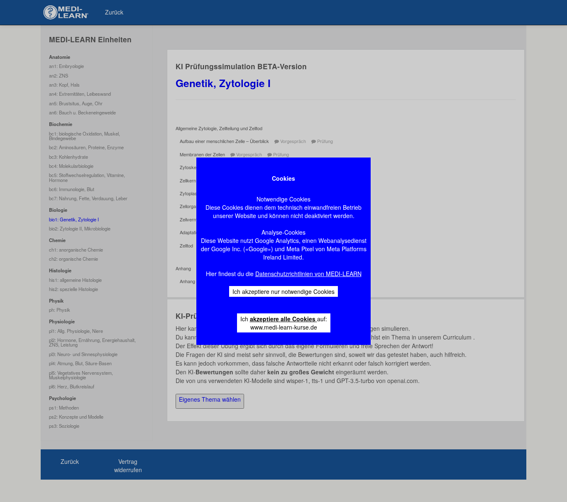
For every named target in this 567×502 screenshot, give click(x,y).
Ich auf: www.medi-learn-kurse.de (283, 323)
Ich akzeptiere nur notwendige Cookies (283, 291)
